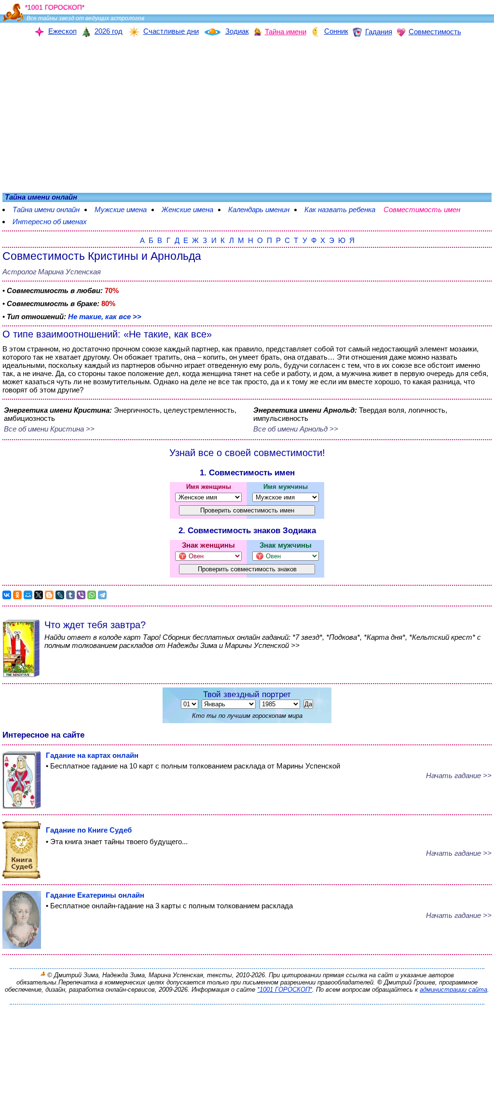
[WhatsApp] (91, 595)
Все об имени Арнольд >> (295, 429)
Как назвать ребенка (339, 209)
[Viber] (81, 595)
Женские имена (187, 209)
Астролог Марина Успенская (51, 272)
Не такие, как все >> (104, 316)
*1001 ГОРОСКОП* (284, 989)
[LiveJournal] (59, 595)
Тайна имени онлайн (46, 209)
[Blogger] (49, 595)
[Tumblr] (70, 595)
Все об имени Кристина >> (49, 429)
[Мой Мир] (28, 595)
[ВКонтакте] (6, 595)
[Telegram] (102, 595)
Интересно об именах (50, 221)
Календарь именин (258, 209)
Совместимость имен (426, 209)
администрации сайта (453, 989)
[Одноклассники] (17, 595)
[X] (38, 595)
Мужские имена (121, 209)
